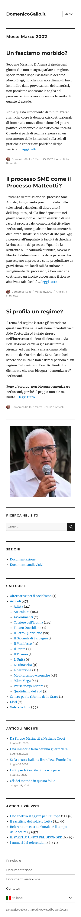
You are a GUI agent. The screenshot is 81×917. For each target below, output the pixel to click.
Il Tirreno (21, 654)
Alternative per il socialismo (31, 596)
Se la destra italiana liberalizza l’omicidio (40, 760)
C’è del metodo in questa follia (32, 781)
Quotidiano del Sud (28, 691)
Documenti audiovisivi (26, 565)
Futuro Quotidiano (27, 628)
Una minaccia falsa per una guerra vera (39, 749)
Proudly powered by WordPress (49, 909)
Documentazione (23, 559)
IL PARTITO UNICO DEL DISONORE (36, 837)
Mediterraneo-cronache (32, 675)
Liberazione (22, 670)
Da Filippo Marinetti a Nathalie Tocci (37, 738)
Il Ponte (19, 649)
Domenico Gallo (21, 159)
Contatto (13, 888)
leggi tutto (29, 149)
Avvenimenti (23, 617)
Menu (68, 13)
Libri (13, 702)
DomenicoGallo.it (26, 14)
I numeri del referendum (28, 842)
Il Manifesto (23, 643)
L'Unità (19, 659)
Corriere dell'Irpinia (28, 622)
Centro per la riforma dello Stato (34, 696)
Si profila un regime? (34, 311)
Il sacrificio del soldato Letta (31, 821)
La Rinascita (23, 665)
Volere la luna (20, 707)
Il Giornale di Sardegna (31, 638)
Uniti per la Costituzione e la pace (35, 770)
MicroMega (22, 681)
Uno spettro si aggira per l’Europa (35, 816)
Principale (13, 860)
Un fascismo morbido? (36, 53)
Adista (18, 606)
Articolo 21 (22, 612)
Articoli (60, 159)
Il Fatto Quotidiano (28, 633)
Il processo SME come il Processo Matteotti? (38, 182)
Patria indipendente (29, 686)
